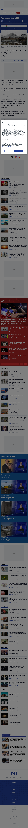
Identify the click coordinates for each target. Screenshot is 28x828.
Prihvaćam (18, 150)
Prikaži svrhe (8, 150)
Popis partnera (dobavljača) (7, 146)
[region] (14, 137)
